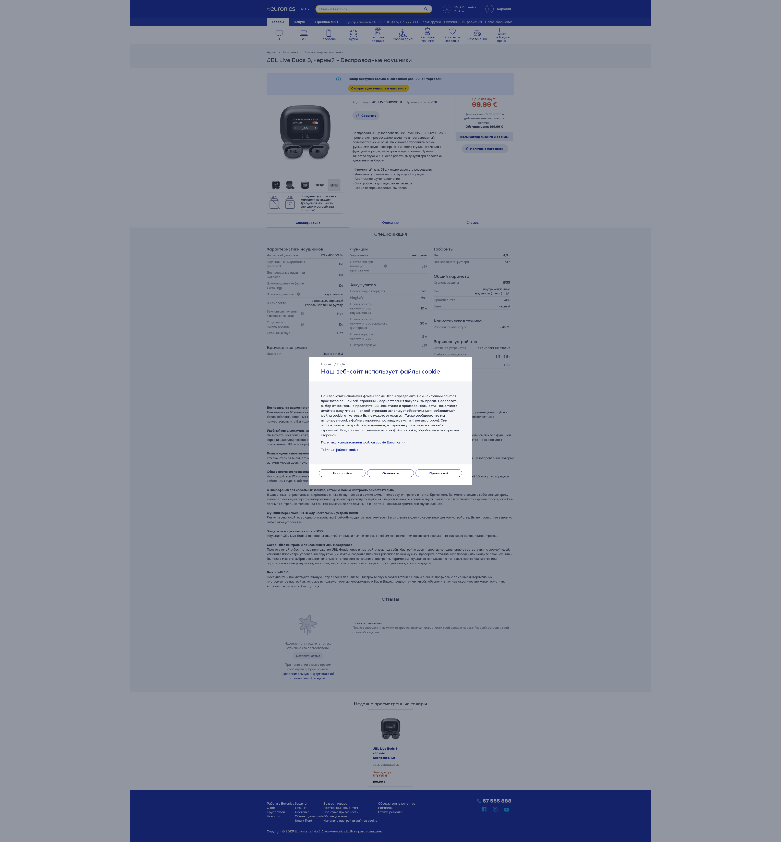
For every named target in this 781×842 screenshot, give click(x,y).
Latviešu (327, 364)
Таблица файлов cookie (339, 450)
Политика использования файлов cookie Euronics (360, 442)
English (342, 364)
